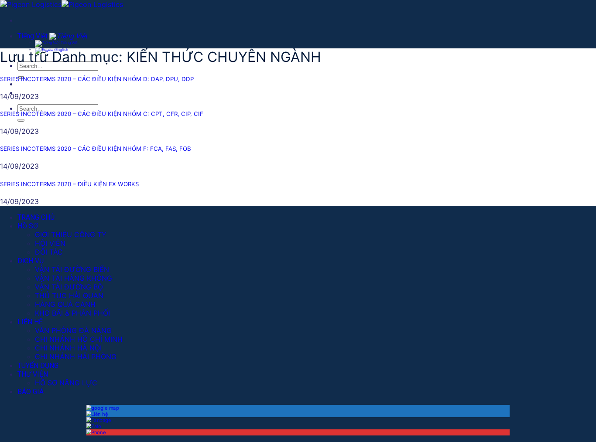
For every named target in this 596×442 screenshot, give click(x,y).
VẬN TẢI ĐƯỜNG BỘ (69, 286)
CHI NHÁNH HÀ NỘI (68, 347)
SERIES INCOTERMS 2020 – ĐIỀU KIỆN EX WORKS (69, 183)
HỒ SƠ (27, 226)
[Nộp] (20, 120)
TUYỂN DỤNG (37, 365)
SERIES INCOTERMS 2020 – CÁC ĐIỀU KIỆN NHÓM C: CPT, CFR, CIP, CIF (101, 113)
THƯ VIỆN (32, 374)
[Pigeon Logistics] (61, 4)
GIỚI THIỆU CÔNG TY (70, 234)
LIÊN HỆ (30, 322)
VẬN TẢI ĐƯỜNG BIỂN (72, 269)
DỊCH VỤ (30, 261)
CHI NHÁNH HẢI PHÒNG (75, 356)
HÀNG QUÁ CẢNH (65, 304)
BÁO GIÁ (30, 392)
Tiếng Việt (33, 36)
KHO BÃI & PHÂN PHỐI (72, 313)
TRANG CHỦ (36, 217)
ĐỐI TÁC (49, 252)
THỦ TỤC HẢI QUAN (69, 295)
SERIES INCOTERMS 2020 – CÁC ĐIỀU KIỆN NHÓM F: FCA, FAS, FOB (95, 148)
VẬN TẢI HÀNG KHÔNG (73, 278)
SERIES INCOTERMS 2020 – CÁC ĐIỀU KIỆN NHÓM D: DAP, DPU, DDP (97, 78)
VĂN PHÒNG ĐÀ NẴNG (73, 330)
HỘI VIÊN (50, 243)
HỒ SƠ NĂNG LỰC (66, 382)
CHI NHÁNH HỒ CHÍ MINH (79, 339)
